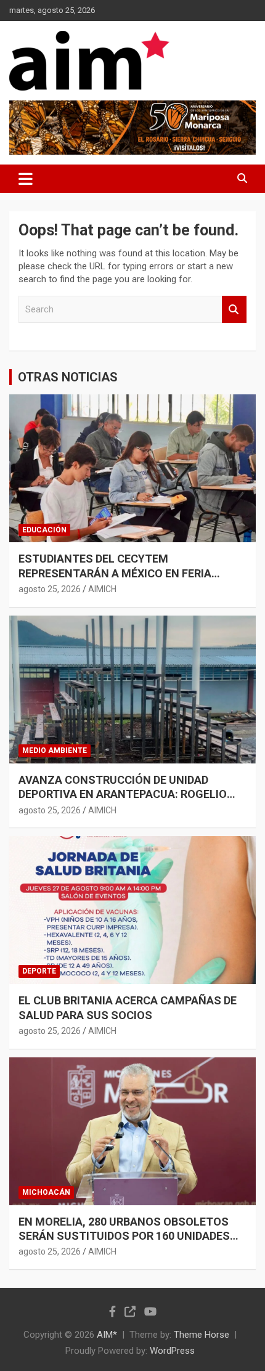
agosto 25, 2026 (49, 589)
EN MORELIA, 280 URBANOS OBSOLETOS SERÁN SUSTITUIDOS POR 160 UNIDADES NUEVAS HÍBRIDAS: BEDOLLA (124, 1236)
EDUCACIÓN (44, 530)
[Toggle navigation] (25, 179)
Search (234, 309)
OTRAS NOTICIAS (68, 377)
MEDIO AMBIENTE (54, 750)
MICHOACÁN (46, 1192)
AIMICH (102, 589)
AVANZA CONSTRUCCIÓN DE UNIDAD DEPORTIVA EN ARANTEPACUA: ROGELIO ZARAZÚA (122, 794)
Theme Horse (201, 1334)
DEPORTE (39, 971)
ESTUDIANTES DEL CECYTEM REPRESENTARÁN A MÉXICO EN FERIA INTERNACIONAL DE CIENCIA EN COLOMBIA (129, 573)
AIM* (107, 1334)
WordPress (172, 1350)
